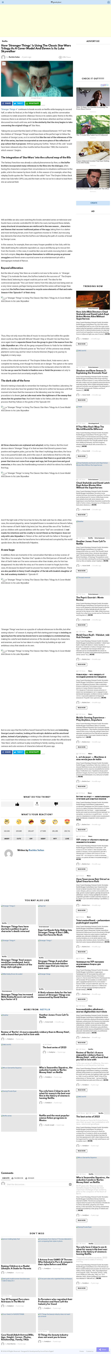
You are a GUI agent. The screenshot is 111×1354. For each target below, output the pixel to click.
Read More (82, 344)
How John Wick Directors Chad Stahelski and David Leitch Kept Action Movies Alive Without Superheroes (92, 315)
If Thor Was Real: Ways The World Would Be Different (90, 428)
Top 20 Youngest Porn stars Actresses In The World (15, 1300)
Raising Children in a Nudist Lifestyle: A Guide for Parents (16, 1267)
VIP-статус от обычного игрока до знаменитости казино (92, 841)
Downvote (56, 804)
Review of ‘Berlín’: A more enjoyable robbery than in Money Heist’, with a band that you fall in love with (35, 1033)
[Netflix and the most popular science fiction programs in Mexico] (19, 1123)
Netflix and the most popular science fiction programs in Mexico (54, 1118)
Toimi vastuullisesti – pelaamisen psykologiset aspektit (93, 922)
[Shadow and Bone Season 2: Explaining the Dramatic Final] (93, 359)
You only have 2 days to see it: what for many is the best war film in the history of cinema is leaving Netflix (54, 1094)
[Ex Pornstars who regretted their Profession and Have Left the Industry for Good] (55, 1287)
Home (81, 1351)
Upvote (17, 804)
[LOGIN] (108, 2)
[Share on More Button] (43, 103)
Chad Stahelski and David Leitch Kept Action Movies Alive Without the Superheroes (93, 485)
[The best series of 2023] (21, 1055)
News (90, 631)
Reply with (70, 1184)
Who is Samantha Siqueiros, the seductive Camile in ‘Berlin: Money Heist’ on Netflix (55, 1070)
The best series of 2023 (54, 1048)
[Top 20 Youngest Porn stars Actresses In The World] (18, 1287)
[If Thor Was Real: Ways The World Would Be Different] (93, 415)
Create (93, 203)
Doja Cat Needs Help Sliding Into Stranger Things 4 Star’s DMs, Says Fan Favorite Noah (55, 932)
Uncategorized (93, 423)
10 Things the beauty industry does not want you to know (53, 1336)
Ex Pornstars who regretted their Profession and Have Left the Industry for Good (55, 1301)
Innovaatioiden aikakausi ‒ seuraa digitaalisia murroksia (91, 1010)
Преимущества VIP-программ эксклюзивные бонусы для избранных (90, 964)
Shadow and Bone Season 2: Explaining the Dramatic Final (91, 372)
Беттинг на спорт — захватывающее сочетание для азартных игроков (93, 798)
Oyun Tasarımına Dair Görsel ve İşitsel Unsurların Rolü (92, 880)
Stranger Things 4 (9, 109)
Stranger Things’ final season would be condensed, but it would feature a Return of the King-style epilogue (16, 963)
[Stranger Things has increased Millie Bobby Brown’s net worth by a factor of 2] (18, 982)
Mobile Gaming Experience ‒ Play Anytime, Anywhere (91, 719)
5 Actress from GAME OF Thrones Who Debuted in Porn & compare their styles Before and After (55, 1262)
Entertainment (44, 926)
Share (4, 63)
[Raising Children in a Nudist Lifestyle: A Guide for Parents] (18, 1251)
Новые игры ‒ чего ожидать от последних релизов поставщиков (91, 675)
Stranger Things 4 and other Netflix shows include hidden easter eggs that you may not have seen (53, 964)
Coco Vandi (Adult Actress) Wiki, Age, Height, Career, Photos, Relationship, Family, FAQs (17, 1337)
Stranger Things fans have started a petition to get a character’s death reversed (15, 929)
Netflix (4, 923)
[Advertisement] (55, 21)
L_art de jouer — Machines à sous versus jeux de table (91, 758)
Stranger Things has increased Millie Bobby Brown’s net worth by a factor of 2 (17, 997)
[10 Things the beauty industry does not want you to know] (55, 1323)
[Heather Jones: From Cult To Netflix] (19, 1022)
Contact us (89, 1351)
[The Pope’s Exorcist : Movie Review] (93, 585)
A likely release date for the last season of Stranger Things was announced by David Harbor (54, 995)
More (107, 334)
